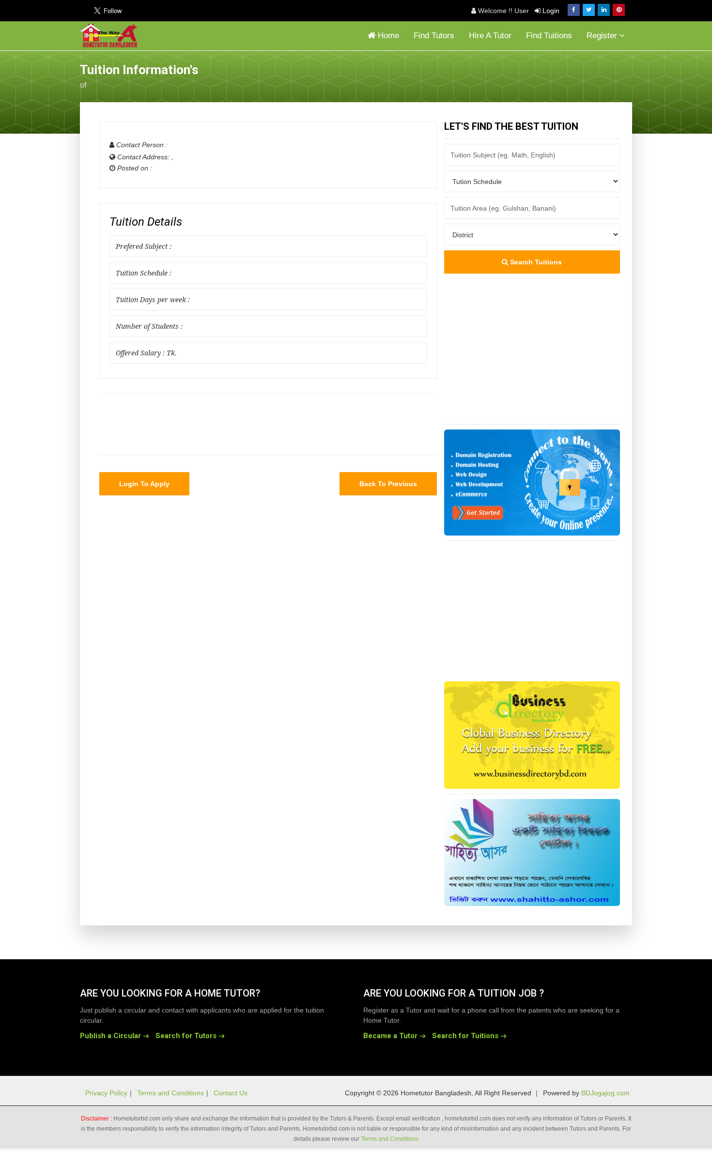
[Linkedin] (604, 10)
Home (387, 35)
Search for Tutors (186, 1035)
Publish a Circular (110, 1035)
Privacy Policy (106, 1093)
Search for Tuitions (465, 1035)
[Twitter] (589, 10)
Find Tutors (434, 35)
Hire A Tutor (490, 35)
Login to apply (144, 484)
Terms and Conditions (170, 1093)
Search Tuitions (535, 262)
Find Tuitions (549, 35)
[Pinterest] (619, 10)
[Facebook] (574, 10)
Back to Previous (388, 484)
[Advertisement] (554, 75)
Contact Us (231, 1093)
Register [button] (603, 35)
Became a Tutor (390, 1035)
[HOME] (111, 36)
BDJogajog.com (605, 1093)
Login (550, 11)
